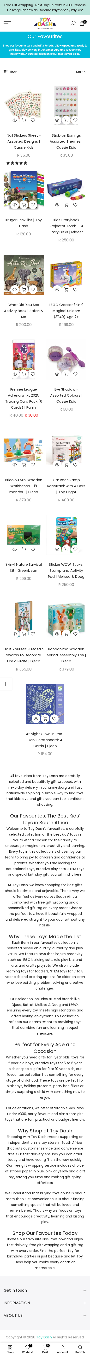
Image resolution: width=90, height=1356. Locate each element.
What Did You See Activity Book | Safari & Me (23, 310)
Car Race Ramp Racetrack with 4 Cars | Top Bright (66, 486)
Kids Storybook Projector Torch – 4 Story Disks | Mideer (66, 226)
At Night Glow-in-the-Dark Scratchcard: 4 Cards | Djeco (45, 739)
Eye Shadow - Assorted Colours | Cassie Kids (66, 395)
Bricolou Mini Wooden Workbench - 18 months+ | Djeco (23, 486)
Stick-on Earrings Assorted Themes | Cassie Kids (66, 141)
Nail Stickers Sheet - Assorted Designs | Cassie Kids (24, 141)
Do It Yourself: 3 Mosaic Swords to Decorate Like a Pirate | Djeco (24, 655)
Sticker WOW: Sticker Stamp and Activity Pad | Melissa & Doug (66, 570)
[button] (17, 163)
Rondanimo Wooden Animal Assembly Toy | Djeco (66, 655)
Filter (13, 72)
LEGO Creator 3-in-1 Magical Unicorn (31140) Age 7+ (66, 310)
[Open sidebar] (6, 684)
